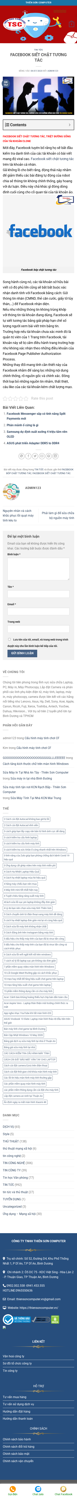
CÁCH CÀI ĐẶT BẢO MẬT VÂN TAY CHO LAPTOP (30, 1059)
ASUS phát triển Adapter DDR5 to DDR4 (33, 443)
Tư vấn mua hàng (14, 1397)
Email (11, 604)
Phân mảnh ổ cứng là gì (22, 425)
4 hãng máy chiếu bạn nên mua (20, 883)
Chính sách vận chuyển (18, 1461)
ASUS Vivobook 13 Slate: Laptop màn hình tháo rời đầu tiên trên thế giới (37, 1021)
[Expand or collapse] (69, 125)
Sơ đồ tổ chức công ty (17, 1363)
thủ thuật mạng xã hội (17, 1148)
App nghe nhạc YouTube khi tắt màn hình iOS (27, 1013)
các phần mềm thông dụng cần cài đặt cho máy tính (31, 1090)
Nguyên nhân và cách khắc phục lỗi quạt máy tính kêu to (18, 515)
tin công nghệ (12, 1156)
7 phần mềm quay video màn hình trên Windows (29, 966)
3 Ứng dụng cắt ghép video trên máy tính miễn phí (30, 865)
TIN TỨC (38, 50)
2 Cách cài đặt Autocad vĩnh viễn (21, 825)
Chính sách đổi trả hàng (18, 1446)
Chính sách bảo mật (16, 1454)
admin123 (52, 71)
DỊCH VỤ (8, 1127)
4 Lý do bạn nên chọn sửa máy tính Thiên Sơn (27, 908)
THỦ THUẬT (11, 1141)
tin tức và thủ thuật (15, 1192)
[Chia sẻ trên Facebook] (28, 456)
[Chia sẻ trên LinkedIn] (55, 456)
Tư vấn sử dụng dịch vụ (18, 1404)
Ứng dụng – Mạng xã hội (19, 1214)
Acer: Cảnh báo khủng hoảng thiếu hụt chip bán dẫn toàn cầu (35, 997)
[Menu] (46, 24)
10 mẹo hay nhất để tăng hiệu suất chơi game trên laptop (34, 979)
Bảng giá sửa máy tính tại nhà (19, 1047)
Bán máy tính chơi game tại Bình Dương (24, 1028)
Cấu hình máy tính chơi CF (42, 738)
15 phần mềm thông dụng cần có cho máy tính (28, 991)
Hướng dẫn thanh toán (18, 1418)
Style (6, 1134)
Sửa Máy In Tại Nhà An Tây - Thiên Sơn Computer (35, 772)
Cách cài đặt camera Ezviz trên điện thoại (25, 1065)
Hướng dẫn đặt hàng (16, 1411)
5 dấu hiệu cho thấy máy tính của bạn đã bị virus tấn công (34, 938)
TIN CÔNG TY (12, 1170)
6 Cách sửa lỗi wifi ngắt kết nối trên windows (27, 954)
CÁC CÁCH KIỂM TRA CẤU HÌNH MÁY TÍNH (26, 1053)
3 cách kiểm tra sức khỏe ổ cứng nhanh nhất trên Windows (35, 849)
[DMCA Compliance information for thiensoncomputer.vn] (41, 1319)
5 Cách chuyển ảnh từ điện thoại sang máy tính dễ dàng (33, 914)
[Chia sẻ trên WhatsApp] (22, 456)
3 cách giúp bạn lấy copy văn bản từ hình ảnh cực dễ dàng (34, 831)
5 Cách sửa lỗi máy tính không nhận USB (25, 926)
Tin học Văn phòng (15, 1177)
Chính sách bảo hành (17, 1439)
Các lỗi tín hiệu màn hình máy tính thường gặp (28, 1077)
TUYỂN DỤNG (12, 1199)
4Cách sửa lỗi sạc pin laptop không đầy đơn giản (29, 902)
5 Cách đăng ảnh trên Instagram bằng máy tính (28, 932)
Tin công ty (10, 1371)
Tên (10, 586)
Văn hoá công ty (13, 1356)
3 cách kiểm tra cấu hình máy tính (21, 843)
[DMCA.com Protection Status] (54, 1319)
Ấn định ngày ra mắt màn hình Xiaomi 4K (25, 1102)
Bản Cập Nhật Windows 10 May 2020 (23, 1035)
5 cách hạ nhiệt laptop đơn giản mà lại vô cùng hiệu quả (33, 920)
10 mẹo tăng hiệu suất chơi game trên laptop (27, 985)
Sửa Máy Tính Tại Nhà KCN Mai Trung (35, 798)
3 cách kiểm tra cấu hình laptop (20, 837)
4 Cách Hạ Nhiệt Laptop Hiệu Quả (21, 871)
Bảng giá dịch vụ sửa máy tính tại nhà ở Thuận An (30, 1041)
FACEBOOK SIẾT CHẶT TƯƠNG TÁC (51, 473)
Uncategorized (12, 1206)
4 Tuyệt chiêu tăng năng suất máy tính (24, 895)
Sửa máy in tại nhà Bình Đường (31, 778)
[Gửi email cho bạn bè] (42, 456)
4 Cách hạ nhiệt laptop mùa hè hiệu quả (24, 877)
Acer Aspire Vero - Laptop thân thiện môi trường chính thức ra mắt (36, 1005)
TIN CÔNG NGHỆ (14, 1163)
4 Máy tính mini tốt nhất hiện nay (21, 889)
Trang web (13, 621)
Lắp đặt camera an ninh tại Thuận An (23, 1096)
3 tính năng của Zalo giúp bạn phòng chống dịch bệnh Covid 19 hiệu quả (36, 857)
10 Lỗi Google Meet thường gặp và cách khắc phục (30, 972)
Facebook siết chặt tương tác (52, 159)
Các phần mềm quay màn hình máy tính (24, 1083)
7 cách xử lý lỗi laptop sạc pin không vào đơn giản (30, 960)
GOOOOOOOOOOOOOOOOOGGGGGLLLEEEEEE (34, 758)
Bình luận (13, 554)
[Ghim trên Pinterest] (49, 456)
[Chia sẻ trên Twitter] (35, 456)
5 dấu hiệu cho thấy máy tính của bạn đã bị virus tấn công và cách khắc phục (35, 946)
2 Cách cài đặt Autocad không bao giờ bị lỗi (26, 819)
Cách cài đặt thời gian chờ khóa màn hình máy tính (30, 1071)
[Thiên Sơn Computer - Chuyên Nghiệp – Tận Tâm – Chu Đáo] (21, 24)
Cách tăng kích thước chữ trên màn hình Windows (36, 764)
